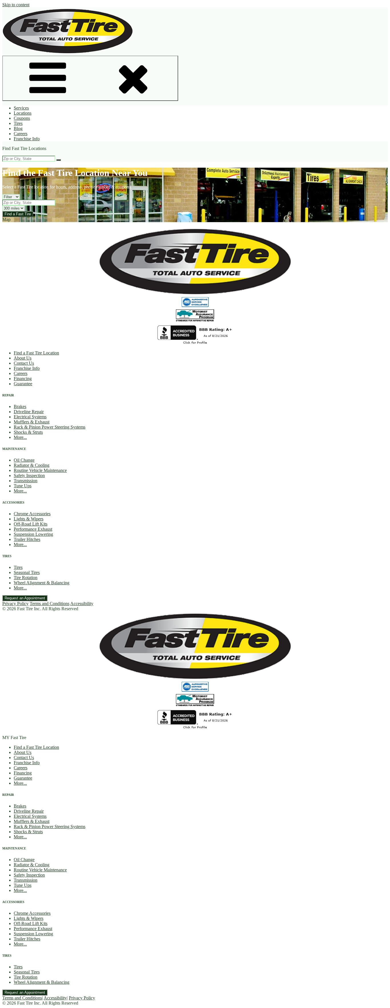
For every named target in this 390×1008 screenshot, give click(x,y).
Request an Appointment (25, 598)
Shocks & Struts (28, 432)
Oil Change (24, 460)
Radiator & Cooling (31, 465)
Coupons (22, 118)
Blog (18, 128)
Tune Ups (22, 485)
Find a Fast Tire (18, 214)
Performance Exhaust (33, 529)
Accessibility (81, 603)
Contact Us (24, 363)
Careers (20, 133)
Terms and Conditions (49, 603)
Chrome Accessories (32, 513)
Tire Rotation (25, 577)
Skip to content (15, 4)
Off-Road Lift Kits (30, 524)
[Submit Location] (58, 160)
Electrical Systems (30, 416)
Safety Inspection (29, 475)
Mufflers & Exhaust (31, 421)
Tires (18, 123)
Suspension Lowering (33, 534)
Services (21, 108)
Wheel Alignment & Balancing (41, 582)
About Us (22, 358)
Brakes (20, 406)
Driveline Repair (29, 411)
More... (20, 437)
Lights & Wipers (28, 518)
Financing (23, 378)
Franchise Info (27, 138)
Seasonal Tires (27, 572)
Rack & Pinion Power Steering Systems (49, 427)
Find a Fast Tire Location (36, 352)
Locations (22, 113)
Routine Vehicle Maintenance (40, 470)
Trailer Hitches (27, 539)
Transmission (25, 480)
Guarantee (23, 383)
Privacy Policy (15, 603)
